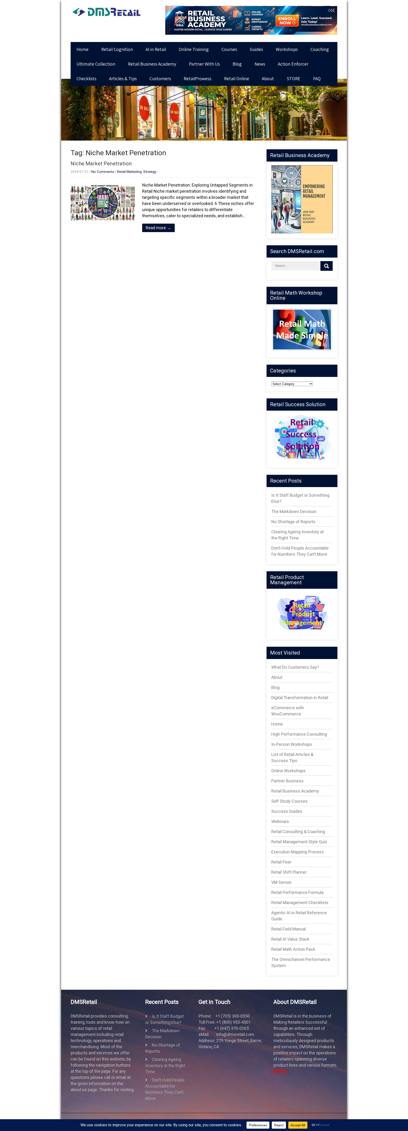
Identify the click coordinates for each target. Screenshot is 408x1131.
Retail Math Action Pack (293, 949)
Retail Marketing (129, 172)
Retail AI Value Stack (290, 939)
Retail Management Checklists (299, 902)
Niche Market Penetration (101, 164)
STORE (293, 78)
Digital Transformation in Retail (299, 697)
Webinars (280, 821)
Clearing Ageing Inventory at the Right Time (165, 1065)
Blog (237, 64)
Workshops (287, 49)
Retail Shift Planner (289, 872)
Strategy (149, 172)
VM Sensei (281, 882)
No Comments (102, 172)
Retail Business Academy (152, 64)
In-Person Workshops (291, 744)
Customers (160, 78)
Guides (256, 49)
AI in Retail (156, 49)
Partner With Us (204, 64)
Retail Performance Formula (297, 892)
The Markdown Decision (293, 511)
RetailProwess (197, 78)
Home (82, 49)
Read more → (158, 227)
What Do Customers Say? (295, 667)
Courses (229, 49)
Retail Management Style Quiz (299, 841)
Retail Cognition (117, 49)
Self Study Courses (289, 801)
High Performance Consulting (299, 734)
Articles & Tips (123, 78)
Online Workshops (288, 770)
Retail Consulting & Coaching (298, 831)
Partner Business (287, 780)
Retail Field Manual (288, 929)
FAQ (317, 78)
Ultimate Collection (95, 64)
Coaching (319, 49)
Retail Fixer (281, 862)
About (268, 78)
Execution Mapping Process (297, 851)
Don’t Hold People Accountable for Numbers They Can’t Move (165, 1089)
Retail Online (236, 78)
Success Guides (286, 811)
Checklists (86, 78)
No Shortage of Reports (293, 521)
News (260, 64)
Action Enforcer (293, 64)
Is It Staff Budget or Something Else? (164, 1019)
